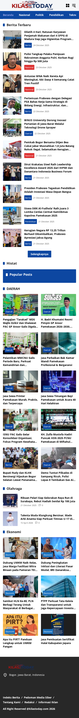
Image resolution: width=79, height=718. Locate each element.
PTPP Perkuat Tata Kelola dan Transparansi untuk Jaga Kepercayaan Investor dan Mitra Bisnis (58, 604)
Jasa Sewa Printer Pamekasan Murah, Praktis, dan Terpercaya (20, 399)
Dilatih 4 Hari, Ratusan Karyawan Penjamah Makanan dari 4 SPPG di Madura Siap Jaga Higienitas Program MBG (47, 37)
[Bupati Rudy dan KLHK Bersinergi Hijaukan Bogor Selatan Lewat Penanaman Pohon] (20, 458)
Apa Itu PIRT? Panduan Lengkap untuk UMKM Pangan (17, 643)
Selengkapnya (39, 254)
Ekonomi (10, 554)
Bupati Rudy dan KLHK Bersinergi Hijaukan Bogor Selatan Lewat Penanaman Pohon (20, 476)
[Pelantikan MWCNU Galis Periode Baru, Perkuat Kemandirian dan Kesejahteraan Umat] (20, 343)
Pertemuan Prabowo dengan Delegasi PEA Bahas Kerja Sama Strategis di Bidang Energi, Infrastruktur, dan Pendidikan (48, 103)
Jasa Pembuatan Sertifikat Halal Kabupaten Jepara (57, 641)
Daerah (28, 133)
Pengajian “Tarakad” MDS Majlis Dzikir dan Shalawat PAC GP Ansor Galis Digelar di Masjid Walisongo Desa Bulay (20, 323)
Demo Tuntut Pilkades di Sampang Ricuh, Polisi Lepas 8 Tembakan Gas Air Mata (57, 476)
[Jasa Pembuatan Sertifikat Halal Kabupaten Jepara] (58, 625)
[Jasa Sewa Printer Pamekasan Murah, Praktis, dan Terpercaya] (20, 381)
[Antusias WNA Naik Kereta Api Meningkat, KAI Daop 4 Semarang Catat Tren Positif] (12, 83)
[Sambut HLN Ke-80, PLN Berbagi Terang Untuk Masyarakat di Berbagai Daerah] (20, 586)
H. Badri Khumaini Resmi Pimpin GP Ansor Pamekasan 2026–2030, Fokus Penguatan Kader (56, 323)
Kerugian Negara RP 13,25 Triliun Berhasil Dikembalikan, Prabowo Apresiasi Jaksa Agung (45, 234)
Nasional (29, 67)
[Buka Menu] (67, 5)
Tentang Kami (11, 702)
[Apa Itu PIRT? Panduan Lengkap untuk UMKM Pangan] (20, 625)
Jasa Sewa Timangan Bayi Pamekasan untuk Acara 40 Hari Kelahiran (58, 399)
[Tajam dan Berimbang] (32, 5)
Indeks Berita (11, 697)
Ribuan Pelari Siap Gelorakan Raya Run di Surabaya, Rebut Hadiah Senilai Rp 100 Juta (48, 499)
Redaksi (29, 702)
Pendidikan (30, 221)
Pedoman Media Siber (38, 697)
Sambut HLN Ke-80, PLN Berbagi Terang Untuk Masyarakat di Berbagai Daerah (18, 604)
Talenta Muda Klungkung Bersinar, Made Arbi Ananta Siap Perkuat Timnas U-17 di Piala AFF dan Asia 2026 (46, 517)
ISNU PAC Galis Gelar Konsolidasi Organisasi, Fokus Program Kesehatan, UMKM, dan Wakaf (20, 438)
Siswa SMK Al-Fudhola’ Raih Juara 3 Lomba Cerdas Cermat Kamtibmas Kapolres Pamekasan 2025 (46, 212)
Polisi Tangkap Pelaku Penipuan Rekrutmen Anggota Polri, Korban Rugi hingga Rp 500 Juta (48, 57)
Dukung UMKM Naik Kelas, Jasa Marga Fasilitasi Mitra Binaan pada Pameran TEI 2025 (20, 566)
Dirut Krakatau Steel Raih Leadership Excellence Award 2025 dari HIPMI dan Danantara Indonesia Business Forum (48, 168)
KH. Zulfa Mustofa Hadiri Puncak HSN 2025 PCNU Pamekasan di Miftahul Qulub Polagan (56, 438)
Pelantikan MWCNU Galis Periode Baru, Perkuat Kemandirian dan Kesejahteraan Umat (19, 361)
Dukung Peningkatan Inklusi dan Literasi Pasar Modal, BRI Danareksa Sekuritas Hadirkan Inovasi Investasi (58, 566)
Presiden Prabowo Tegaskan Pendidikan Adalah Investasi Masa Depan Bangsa (49, 189)
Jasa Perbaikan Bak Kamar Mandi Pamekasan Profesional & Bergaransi (57, 361)
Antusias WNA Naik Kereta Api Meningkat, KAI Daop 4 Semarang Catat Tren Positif (49, 79)
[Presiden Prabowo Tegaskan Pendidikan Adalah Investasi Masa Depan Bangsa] (12, 194)
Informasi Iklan (48, 702)
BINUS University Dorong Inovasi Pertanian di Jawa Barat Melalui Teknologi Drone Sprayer (45, 123)
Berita (28, 45)
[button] (74, 5)
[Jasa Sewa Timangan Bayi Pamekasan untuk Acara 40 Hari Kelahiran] (58, 381)
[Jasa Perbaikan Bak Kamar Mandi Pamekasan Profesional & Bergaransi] (58, 343)
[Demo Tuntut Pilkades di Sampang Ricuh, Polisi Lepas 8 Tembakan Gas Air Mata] (58, 458)
